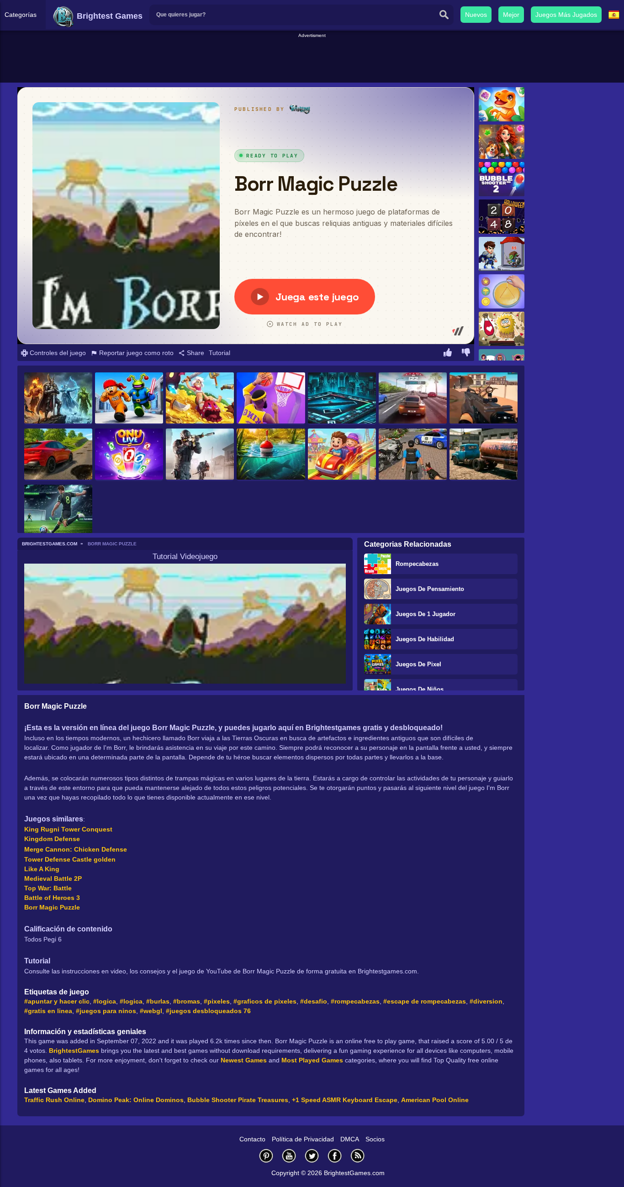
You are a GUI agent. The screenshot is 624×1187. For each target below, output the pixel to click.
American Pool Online (435, 1099)
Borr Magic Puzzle (52, 907)
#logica (104, 1001)
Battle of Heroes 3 (52, 897)
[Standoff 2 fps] (200, 455)
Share (194, 352)
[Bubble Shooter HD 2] (501, 179)
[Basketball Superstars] (271, 398)
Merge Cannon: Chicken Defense (75, 849)
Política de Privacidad (303, 1139)
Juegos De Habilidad (425, 639)
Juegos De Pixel (418, 664)
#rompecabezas (355, 1001)
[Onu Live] (129, 455)
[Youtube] (289, 1156)
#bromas (186, 1001)
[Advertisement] (312, 59)
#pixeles (217, 1001)
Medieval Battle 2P (53, 878)
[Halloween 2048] (501, 216)
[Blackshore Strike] (483, 398)
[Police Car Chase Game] (413, 455)
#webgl (151, 1010)
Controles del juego (57, 352)
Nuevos (476, 14)
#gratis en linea (48, 1010)
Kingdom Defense (52, 838)
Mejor (511, 14)
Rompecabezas (417, 563)
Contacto (252, 1139)
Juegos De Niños (420, 689)
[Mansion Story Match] (501, 142)
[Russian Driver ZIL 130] (483, 455)
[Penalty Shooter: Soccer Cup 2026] (58, 511)
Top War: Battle (48, 888)
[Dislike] (466, 354)
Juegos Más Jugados (566, 14)
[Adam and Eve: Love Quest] (501, 329)
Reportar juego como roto (135, 352)
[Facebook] (335, 1156)
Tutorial (219, 352)
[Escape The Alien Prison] (129, 398)
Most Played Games (312, 1060)
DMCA (349, 1139)
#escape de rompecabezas (424, 1001)
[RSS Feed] (357, 1156)
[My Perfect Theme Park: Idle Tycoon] (342, 455)
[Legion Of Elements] (58, 398)
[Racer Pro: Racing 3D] (413, 398)
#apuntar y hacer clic (57, 1001)
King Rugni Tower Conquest (68, 829)
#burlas (157, 1001)
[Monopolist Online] (342, 398)
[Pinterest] (266, 1156)
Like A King (41, 869)
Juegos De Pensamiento (430, 589)
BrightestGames (74, 1050)
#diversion (486, 1001)
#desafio (313, 1001)
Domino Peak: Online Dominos (136, 1099)
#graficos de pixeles (264, 1001)
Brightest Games (108, 16)
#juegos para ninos (106, 1010)
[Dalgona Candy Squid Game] (501, 291)
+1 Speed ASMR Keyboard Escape (344, 1099)
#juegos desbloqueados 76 (208, 1010)
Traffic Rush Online (54, 1099)
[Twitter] (312, 1156)
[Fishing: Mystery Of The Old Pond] (271, 455)
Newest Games (244, 1060)
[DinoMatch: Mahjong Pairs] (501, 104)
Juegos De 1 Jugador (425, 614)
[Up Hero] (200, 398)
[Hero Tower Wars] (501, 254)
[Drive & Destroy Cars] (58, 455)
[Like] (448, 354)
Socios (375, 1139)
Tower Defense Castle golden (70, 859)
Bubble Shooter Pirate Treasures (237, 1099)
